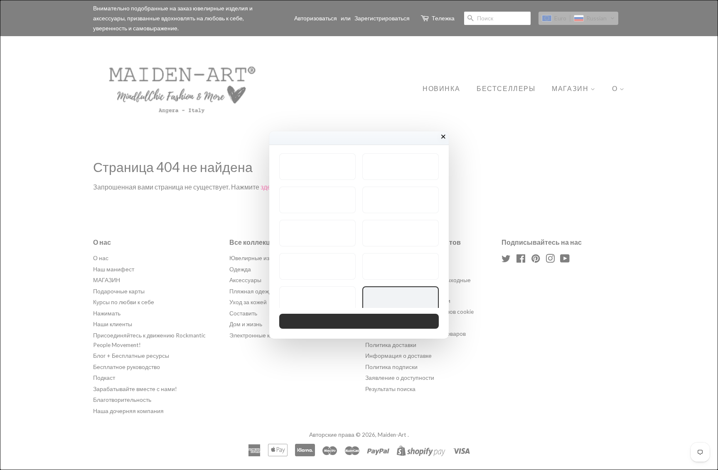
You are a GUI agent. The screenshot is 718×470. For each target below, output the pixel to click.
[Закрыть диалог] (443, 137)
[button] (317, 166)
